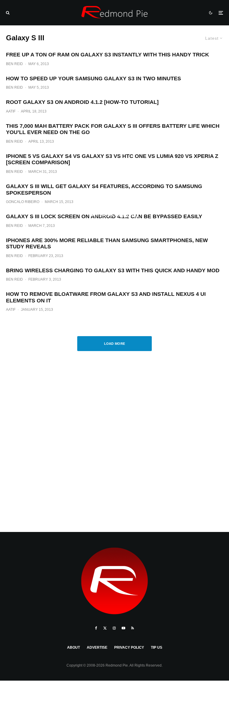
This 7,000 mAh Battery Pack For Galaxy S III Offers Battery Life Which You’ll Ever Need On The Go (112, 129)
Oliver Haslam (94, 276)
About (73, 647)
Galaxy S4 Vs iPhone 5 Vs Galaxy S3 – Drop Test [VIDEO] (114, 97)
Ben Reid (14, 64)
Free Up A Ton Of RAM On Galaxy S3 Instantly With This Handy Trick (107, 55)
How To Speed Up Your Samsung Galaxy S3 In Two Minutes (93, 78)
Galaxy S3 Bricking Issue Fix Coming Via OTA (114, 319)
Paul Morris (97, 225)
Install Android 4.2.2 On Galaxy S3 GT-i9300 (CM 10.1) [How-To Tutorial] (114, 151)
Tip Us (156, 647)
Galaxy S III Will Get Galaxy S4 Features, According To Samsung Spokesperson (104, 189)
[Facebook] (96, 628)
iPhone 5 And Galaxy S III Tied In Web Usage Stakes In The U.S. (114, 265)
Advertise (97, 647)
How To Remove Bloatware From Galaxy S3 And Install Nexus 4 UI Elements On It (106, 297)
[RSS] (132, 628)
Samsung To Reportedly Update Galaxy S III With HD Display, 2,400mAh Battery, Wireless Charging (114, 211)
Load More (114, 343)
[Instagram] (114, 628)
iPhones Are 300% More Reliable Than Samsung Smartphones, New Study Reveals (107, 243)
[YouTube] (123, 628)
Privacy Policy (129, 647)
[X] (105, 628)
